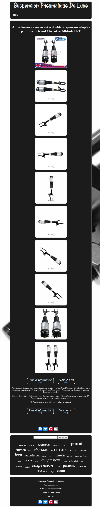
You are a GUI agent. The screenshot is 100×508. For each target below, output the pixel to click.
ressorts (73, 450)
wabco (56, 445)
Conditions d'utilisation (51, 493)
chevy (51, 456)
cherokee (41, 449)
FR (53, 497)
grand (75, 444)
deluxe (83, 450)
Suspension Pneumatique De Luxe (51, 481)
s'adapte (51, 472)
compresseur (50, 460)
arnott (32, 445)
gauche (28, 460)
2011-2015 (73, 461)
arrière (59, 449)
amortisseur (32, 455)
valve (65, 461)
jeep (18, 454)
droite (19, 461)
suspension (42, 465)
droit (36, 461)
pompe (23, 445)
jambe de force (81, 456)
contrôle (82, 466)
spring (44, 456)
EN (49, 497)
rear (58, 466)
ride (29, 451)
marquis (69, 456)
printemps (44, 444)
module (27, 467)
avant (61, 470)
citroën (60, 455)
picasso (69, 465)
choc (82, 461)
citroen (20, 450)
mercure (19, 467)
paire (64, 445)
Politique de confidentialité (51, 489)
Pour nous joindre (51, 485)
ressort (42, 470)
